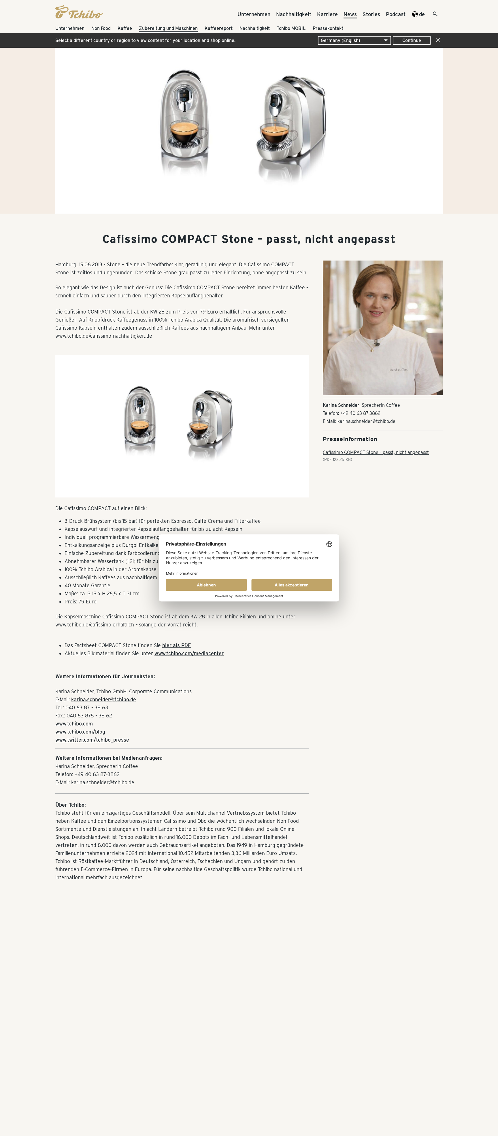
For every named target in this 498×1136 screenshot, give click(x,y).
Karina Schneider (341, 405)
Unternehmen (253, 14)
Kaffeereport (219, 28)
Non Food (101, 28)
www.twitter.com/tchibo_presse (92, 740)
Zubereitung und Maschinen (168, 28)
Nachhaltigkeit (293, 14)
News (350, 14)
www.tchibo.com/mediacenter (189, 653)
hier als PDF (176, 645)
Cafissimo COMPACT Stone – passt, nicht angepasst (376, 452)
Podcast (395, 14)
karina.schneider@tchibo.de (103, 699)
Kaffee (125, 28)
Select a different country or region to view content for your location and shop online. (145, 40)
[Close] (437, 40)
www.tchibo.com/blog (80, 732)
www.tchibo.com (74, 724)
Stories (371, 14)
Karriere (327, 14)
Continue (411, 40)
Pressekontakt (328, 28)
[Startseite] (79, 17)
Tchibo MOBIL (291, 28)
